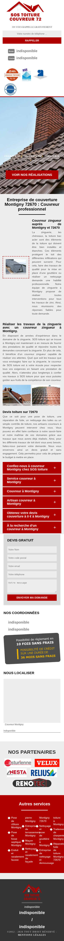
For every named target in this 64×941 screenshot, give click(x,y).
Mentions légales (32, 935)
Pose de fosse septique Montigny (15, 839)
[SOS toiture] (25, 11)
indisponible (18, 622)
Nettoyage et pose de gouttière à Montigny (43, 836)
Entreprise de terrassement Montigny (29, 831)
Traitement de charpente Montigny (57, 834)
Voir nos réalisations (32, 175)
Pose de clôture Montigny (15, 822)
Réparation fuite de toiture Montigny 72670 (57, 851)
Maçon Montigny (29, 842)
